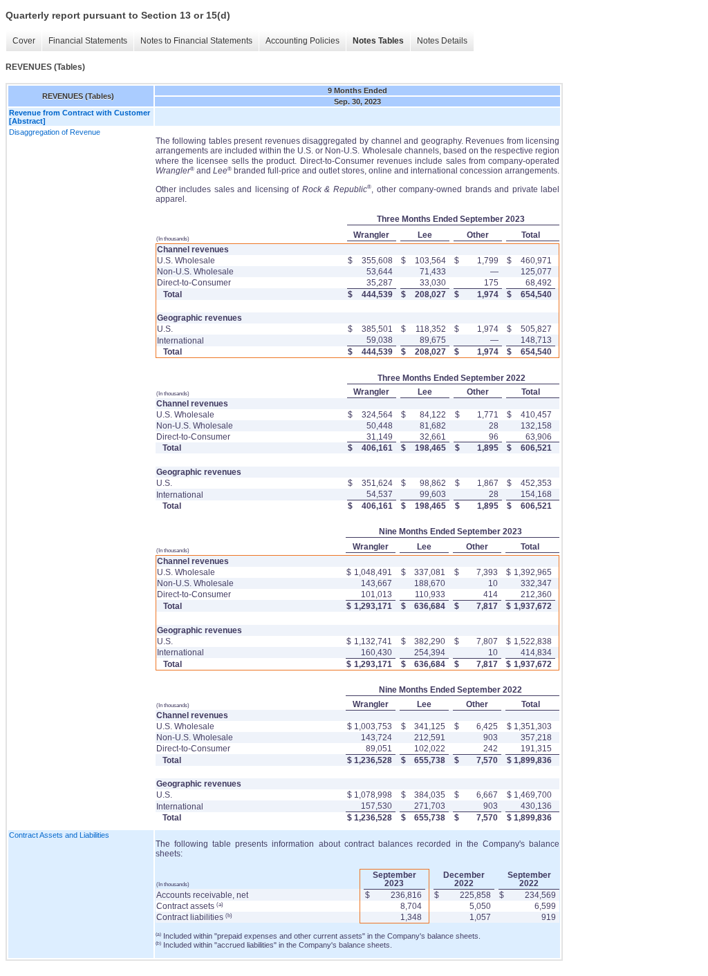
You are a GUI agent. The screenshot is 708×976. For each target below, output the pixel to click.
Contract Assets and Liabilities (59, 835)
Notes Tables (378, 41)
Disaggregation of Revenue (54, 132)
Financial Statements (87, 41)
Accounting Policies (302, 41)
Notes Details (442, 41)
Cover (23, 41)
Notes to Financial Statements (196, 41)
